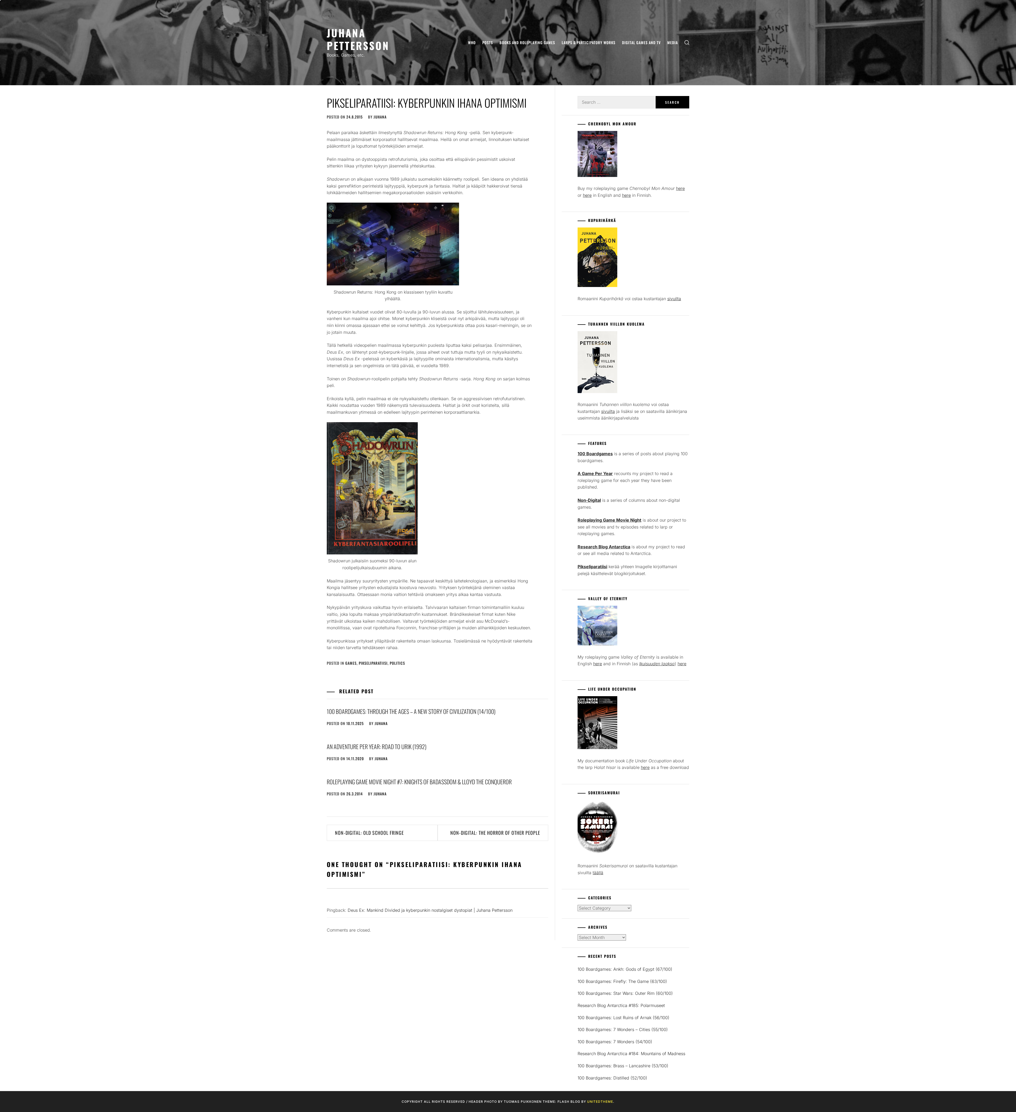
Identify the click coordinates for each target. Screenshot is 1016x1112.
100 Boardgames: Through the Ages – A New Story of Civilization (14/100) (411, 711)
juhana (380, 117)
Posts (487, 42)
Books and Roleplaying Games (527, 42)
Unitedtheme (600, 1102)
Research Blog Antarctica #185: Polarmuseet (621, 1005)
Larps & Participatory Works (588, 42)
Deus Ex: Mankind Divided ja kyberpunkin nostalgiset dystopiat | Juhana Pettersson (430, 910)
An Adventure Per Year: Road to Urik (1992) (377, 746)
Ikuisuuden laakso (657, 663)
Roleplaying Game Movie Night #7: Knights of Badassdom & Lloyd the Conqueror (419, 781)
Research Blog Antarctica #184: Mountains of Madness (631, 1053)
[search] (686, 42)
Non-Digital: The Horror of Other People (495, 832)
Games (351, 663)
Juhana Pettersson (358, 39)
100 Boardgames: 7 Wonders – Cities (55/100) (623, 1029)
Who (472, 42)
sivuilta (674, 298)
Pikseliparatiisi (373, 663)
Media (672, 42)
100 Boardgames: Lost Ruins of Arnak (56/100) (623, 1017)
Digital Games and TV (641, 42)
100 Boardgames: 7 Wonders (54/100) (615, 1041)
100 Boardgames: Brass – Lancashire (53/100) (623, 1065)
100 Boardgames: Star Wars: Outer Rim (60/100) (625, 993)
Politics (397, 663)
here (680, 188)
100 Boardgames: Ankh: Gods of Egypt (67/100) (625, 969)
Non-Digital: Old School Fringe (369, 832)
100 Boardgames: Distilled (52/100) (612, 1078)
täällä (598, 872)
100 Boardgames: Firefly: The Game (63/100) (622, 981)
